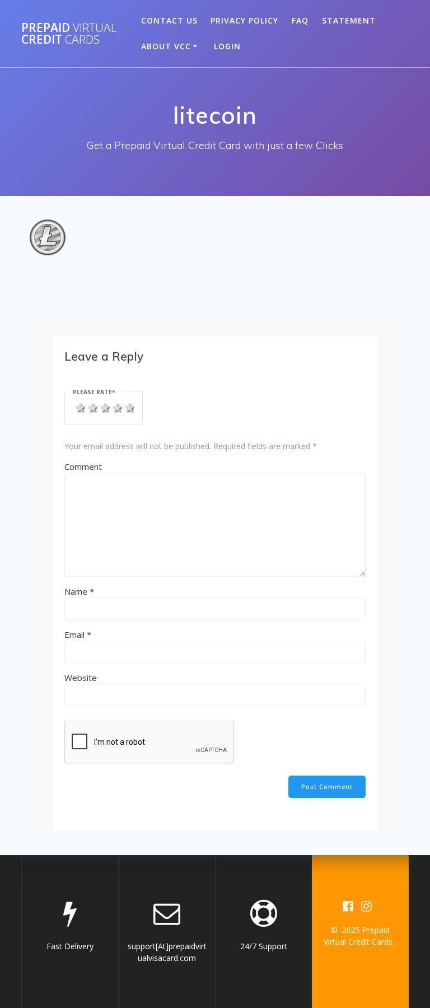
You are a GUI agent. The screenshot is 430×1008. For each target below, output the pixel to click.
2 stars (91, 406)
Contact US (169, 20)
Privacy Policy (244, 20)
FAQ (300, 20)
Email (77, 634)
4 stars (116, 406)
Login (227, 46)
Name (79, 591)
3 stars (103, 406)
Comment (83, 466)
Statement (349, 20)
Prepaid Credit (69, 33)
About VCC (166, 46)
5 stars (128, 406)
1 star (79, 406)
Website (80, 677)
